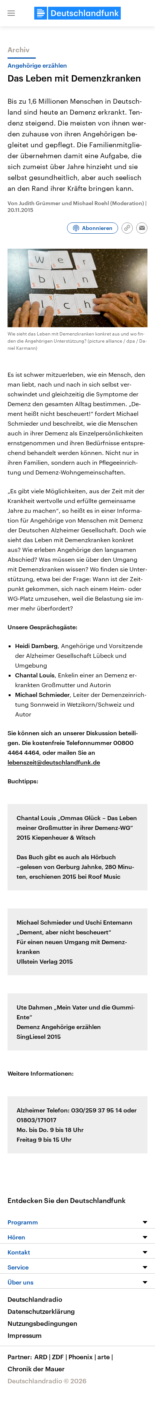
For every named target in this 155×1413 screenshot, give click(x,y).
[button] (11, 13)
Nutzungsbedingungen (42, 1323)
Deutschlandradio (35, 1299)
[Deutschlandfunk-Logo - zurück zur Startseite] (77, 13)
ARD (42, 1356)
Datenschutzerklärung (41, 1311)
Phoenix (82, 1356)
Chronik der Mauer (36, 1368)
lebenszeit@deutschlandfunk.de (54, 762)
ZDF (59, 1356)
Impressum (25, 1335)
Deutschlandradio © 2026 (47, 1380)
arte (105, 1356)
